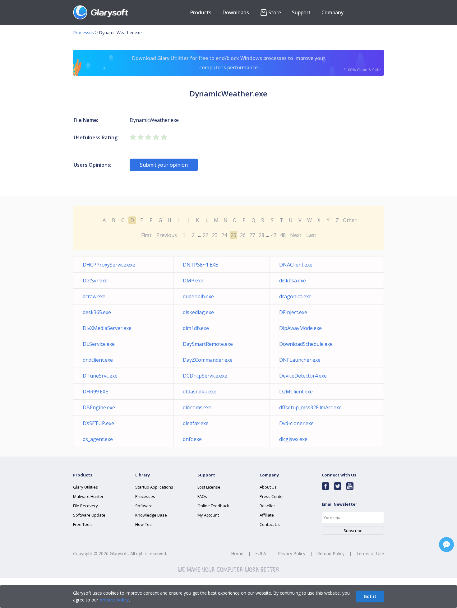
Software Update (89, 515)
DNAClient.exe (295, 264)
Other (350, 220)
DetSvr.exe (95, 280)
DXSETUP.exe (98, 423)
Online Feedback (213, 505)
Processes (83, 32)
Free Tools (83, 524)
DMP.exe (193, 280)
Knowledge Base (151, 515)
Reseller (267, 505)
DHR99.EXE (95, 391)
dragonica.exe (295, 296)
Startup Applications (154, 487)
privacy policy (114, 600)
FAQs (202, 496)
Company (332, 12)
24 (224, 235)
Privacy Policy (291, 553)
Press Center (272, 496)
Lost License (208, 487)
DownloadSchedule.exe (306, 344)
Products (200, 12)
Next (295, 235)
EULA (260, 553)
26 (243, 235)
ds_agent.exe (98, 439)
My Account (208, 515)
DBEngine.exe (99, 407)
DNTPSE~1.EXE (200, 264)
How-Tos (143, 524)
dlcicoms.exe (197, 407)
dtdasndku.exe (199, 391)
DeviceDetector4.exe (303, 375)
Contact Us (270, 524)
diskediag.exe (198, 312)
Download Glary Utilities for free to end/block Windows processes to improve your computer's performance (256, 63)
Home (237, 553)
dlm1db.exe (196, 328)
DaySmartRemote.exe (208, 344)
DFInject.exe (293, 312)
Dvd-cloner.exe (296, 423)
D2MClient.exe (296, 391)
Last (311, 235)
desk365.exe (97, 312)
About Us (268, 487)
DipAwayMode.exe (300, 328)
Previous (166, 235)
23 (215, 235)
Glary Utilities (85, 487)
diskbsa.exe (292, 280)
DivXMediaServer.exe (107, 328)
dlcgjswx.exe (293, 439)
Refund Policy (330, 553)
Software (144, 505)
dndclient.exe (98, 359)
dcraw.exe (94, 296)
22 (205, 235)
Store (274, 12)
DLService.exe (99, 344)
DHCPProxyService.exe (109, 264)
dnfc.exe (192, 439)
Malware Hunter (88, 496)
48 (283, 235)
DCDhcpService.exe (205, 375)
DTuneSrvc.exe (100, 375)
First (146, 235)
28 (261, 235)
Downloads (235, 12)
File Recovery (85, 505)
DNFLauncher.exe (300, 359)
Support (301, 12)
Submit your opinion (164, 164)
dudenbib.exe (198, 296)
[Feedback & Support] (446, 544)
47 (273, 235)
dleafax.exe (196, 423)
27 (252, 235)
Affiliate (267, 515)
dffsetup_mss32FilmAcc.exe (310, 407)
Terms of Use (370, 553)
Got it (370, 596)
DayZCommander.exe (208, 359)
